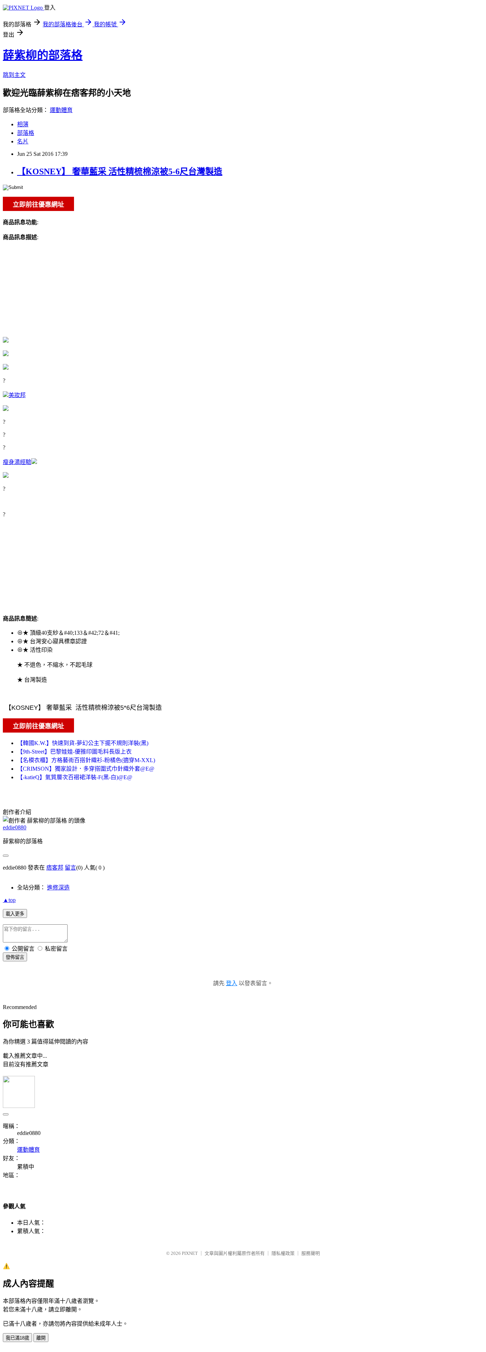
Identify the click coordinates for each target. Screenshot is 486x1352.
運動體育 (61, 110)
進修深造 (58, 887)
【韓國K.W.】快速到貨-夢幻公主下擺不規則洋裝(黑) (82, 743)
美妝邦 (17, 395)
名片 (22, 141)
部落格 (25, 133)
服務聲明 (310, 1253)
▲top (9, 900)
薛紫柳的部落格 (43, 55)
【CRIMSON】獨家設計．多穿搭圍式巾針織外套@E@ (85, 769)
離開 (41, 1338)
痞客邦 (54, 868)
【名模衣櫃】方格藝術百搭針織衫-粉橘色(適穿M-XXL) (86, 760)
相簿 (22, 124)
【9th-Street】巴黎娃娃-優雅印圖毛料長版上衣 (74, 752)
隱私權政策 (283, 1253)
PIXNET (190, 1253)
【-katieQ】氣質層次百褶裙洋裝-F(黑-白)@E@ (74, 777)
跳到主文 (14, 75)
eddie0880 (14, 827)
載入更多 (15, 914)
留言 (70, 868)
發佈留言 (15, 957)
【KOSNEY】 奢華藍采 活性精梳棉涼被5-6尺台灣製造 (119, 171)
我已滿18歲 (17, 1338)
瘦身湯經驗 (17, 462)
